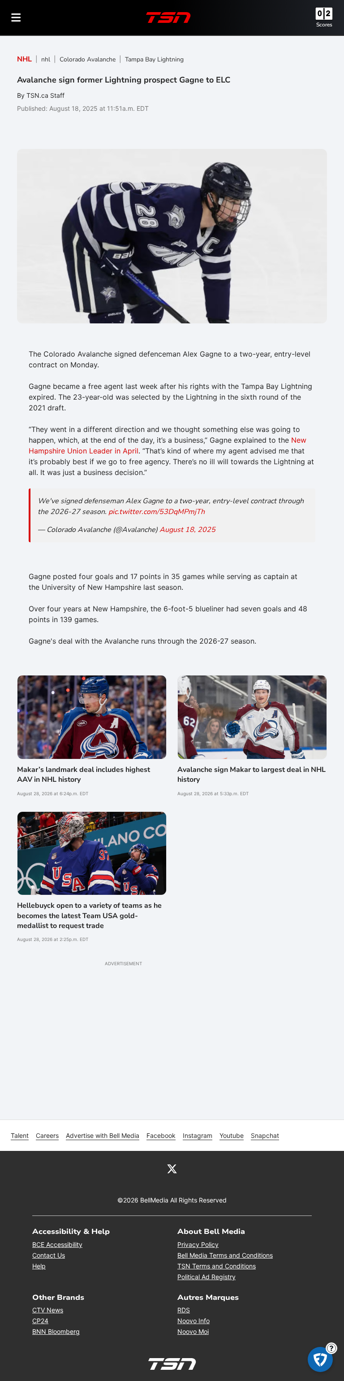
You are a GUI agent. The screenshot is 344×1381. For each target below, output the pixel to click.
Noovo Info (193, 1320)
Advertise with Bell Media (102, 1135)
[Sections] (16, 17)
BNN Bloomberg (56, 1331)
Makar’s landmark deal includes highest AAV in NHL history (83, 774)
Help (39, 1266)
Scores (324, 24)
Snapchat (265, 1135)
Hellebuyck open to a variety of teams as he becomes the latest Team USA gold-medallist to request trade (89, 916)
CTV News (47, 1310)
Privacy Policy (198, 1244)
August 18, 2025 (187, 530)
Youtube (231, 1135)
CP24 (40, 1320)
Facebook (161, 1135)
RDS (183, 1310)
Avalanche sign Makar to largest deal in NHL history (251, 774)
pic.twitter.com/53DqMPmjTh (156, 512)
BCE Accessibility (57, 1244)
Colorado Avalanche (88, 59)
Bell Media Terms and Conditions (225, 1255)
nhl (45, 59)
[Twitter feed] (172, 1168)
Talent (20, 1135)
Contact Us (48, 1255)
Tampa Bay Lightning (154, 59)
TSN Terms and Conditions (216, 1266)
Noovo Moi (193, 1331)
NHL (24, 59)
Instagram (197, 1135)
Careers (47, 1135)
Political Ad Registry (206, 1277)
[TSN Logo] (168, 17)
